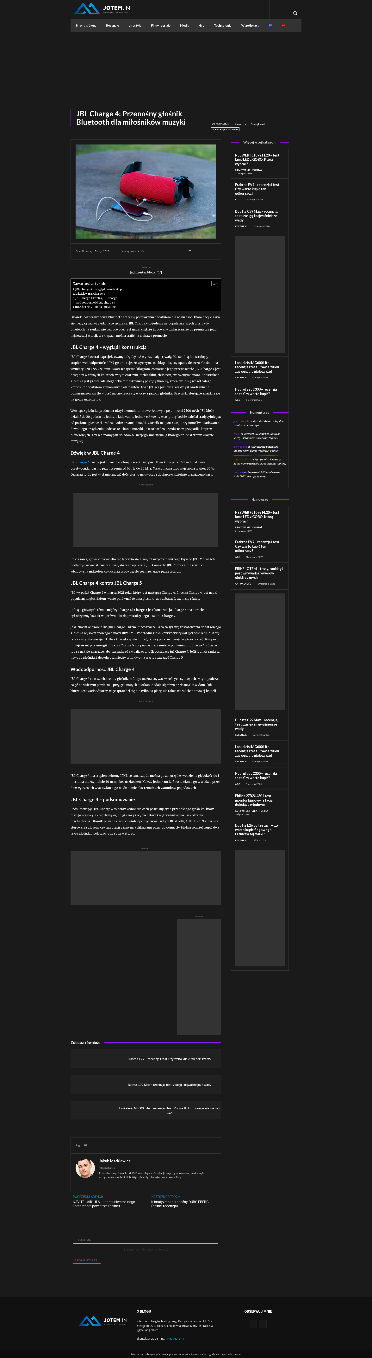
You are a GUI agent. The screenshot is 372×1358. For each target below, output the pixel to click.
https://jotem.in (107, 1167)
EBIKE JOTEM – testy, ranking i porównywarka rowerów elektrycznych (259, 573)
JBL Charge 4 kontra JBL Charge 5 (97, 298)
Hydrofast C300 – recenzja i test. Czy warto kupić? (256, 391)
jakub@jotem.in (175, 1338)
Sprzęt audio (259, 124)
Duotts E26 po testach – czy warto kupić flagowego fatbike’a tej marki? (257, 829)
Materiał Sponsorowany (225, 129)
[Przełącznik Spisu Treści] (212, 283)
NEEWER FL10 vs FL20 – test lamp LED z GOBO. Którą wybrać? (257, 159)
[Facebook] (195, 251)
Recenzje (240, 124)
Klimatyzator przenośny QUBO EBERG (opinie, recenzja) (180, 1204)
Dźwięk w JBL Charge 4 (90, 293)
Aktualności (243, 583)
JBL (85, 1145)
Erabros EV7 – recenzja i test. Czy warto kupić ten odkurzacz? (169, 1059)
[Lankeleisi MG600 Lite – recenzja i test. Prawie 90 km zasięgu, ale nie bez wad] (89, 1110)
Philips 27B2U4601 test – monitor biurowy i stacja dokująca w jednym (254, 800)
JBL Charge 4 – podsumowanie (95, 307)
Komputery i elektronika (251, 810)
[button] (295, 13)
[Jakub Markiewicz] (85, 1173)
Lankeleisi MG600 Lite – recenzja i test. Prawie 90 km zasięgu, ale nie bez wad (257, 367)
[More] (213, 251)
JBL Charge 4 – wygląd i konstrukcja (98, 289)
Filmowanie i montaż (248, 170)
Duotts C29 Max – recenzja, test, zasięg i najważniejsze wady (169, 1085)
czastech (238, 472)
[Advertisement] (186, 68)
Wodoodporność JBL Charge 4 (95, 302)
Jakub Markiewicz (114, 1160)
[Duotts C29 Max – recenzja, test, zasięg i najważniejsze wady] (89, 1084)
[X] (204, 251)
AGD (237, 199)
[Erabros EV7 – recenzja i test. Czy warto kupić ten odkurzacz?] (89, 1058)
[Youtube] (263, 1324)
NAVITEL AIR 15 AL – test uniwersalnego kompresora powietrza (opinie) (104, 1204)
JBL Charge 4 (80, 462)
